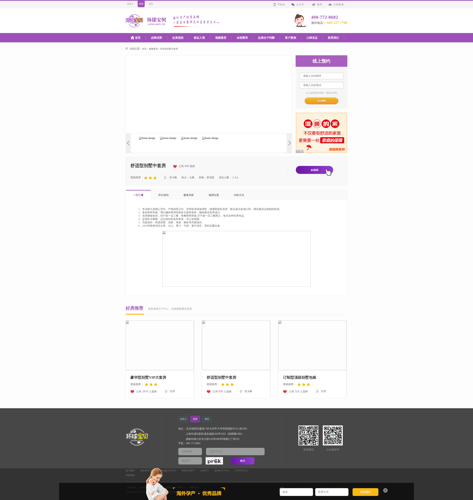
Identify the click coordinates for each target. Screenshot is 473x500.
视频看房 (220, 37)
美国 (141, 4)
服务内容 (188, 195)
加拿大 (130, 4)
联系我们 (333, 37)
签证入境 (199, 37)
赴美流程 (177, 37)
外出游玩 (163, 195)
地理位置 (214, 195)
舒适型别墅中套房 (169, 49)
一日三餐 (138, 195)
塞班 (151, 4)
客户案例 (290, 37)
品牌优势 (156, 37)
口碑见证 (312, 37)
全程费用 (242, 37)
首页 (138, 37)
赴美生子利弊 (266, 37)
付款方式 (239, 195)
